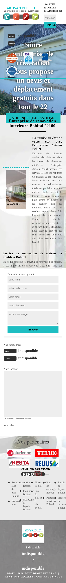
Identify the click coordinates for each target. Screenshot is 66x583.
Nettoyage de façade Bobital (25, 504)
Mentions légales (19, 576)
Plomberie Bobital (25, 493)
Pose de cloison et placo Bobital (37, 499)
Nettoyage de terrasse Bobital (60, 502)
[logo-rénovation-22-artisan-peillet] (21, 14)
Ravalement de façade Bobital (60, 487)
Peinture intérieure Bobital (49, 501)
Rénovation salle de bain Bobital (14, 489)
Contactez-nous (49, 576)
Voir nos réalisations (33, 118)
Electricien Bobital (37, 484)
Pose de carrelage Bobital (49, 487)
